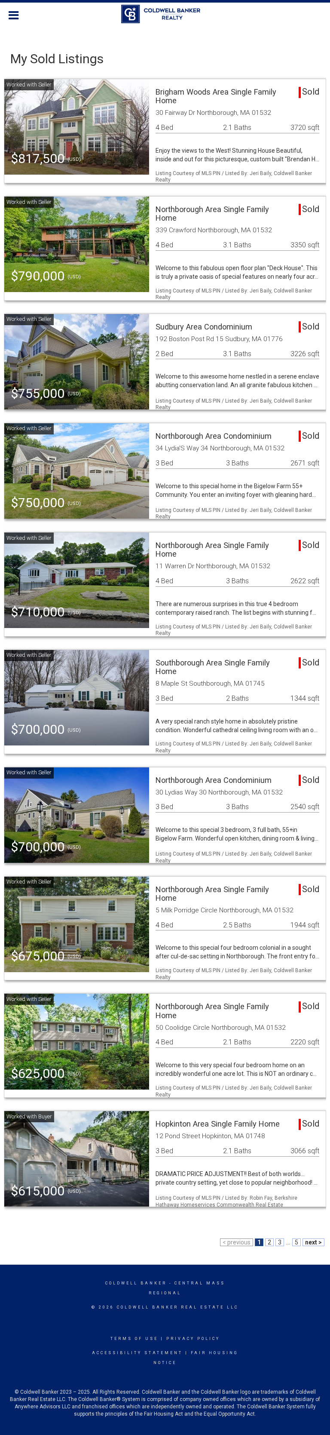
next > (313, 1242)
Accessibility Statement (137, 1353)
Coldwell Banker (136, 1283)
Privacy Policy (193, 1338)
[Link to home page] (165, 14)
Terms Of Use (134, 1338)
